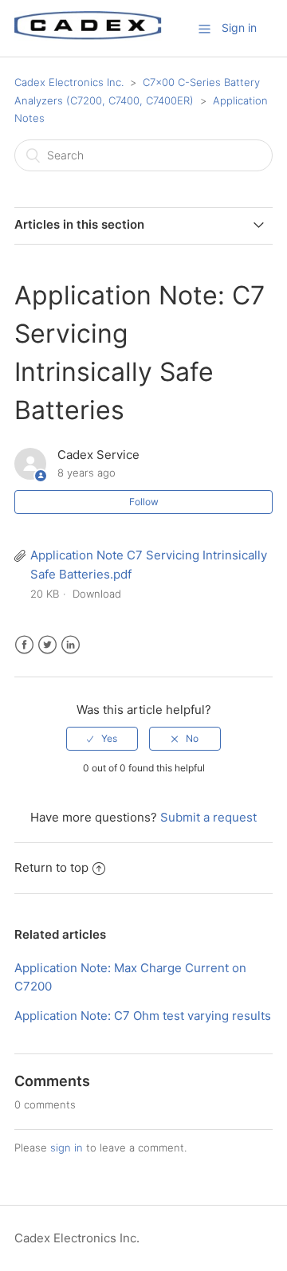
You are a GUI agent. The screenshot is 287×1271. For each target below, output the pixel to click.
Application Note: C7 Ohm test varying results (142, 1015)
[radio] (102, 739)
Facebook (24, 645)
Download (97, 593)
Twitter (47, 645)
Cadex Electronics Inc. (69, 82)
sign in (66, 1147)
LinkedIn (71, 645)
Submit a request (208, 817)
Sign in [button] (239, 27)
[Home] (88, 36)
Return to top (51, 867)
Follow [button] (144, 502)
